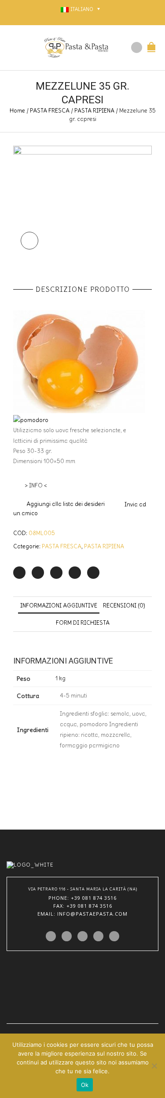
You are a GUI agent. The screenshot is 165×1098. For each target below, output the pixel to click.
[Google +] (75, 572)
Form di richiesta (83, 622)
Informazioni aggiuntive (58, 605)
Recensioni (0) (124, 605)
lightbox (29, 240)
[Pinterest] (56, 572)
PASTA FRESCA (50, 110)
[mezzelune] (82, 201)
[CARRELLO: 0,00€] (151, 42)
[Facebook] (38, 572)
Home (17, 110)
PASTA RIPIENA (94, 110)
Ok (85, 1084)
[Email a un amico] (93, 572)
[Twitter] (19, 572)
